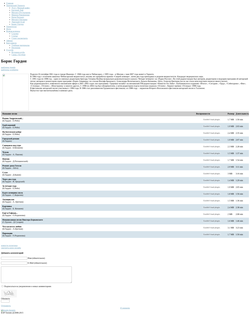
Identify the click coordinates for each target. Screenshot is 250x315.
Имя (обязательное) (36, 258)
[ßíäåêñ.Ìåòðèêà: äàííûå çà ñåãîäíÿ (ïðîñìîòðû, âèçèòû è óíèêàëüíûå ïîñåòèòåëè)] (8, 310)
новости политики (9, 245)
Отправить (6, 306)
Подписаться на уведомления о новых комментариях (27, 286)
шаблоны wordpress (9, 70)
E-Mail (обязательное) (37, 263)
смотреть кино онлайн (11, 248)
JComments (125, 308)
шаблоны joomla (8, 67)
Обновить (5, 298)
